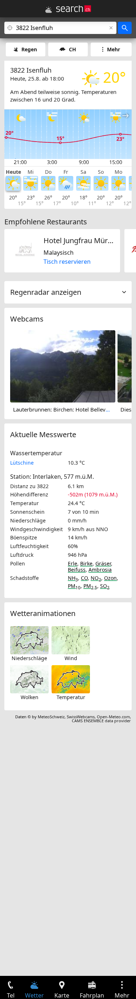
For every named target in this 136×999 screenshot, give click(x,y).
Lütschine (22, 462)
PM (74, 585)
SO (105, 585)
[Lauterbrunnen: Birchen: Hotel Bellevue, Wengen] (62, 366)
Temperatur (71, 697)
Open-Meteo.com (113, 716)
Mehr (113, 49)
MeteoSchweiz (51, 716)
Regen (29, 49)
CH (72, 49)
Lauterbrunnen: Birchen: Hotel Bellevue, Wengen (74, 409)
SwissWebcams (81, 716)
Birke (86, 563)
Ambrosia (100, 569)
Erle (72, 563)
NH (73, 577)
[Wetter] (48, 9)
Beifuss (77, 569)
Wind (71, 658)
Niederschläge (29, 658)
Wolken (29, 697)
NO (96, 577)
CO (84, 577)
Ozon (110, 577)
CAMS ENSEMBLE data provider (101, 720)
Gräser (103, 563)
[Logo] (73, 8)
